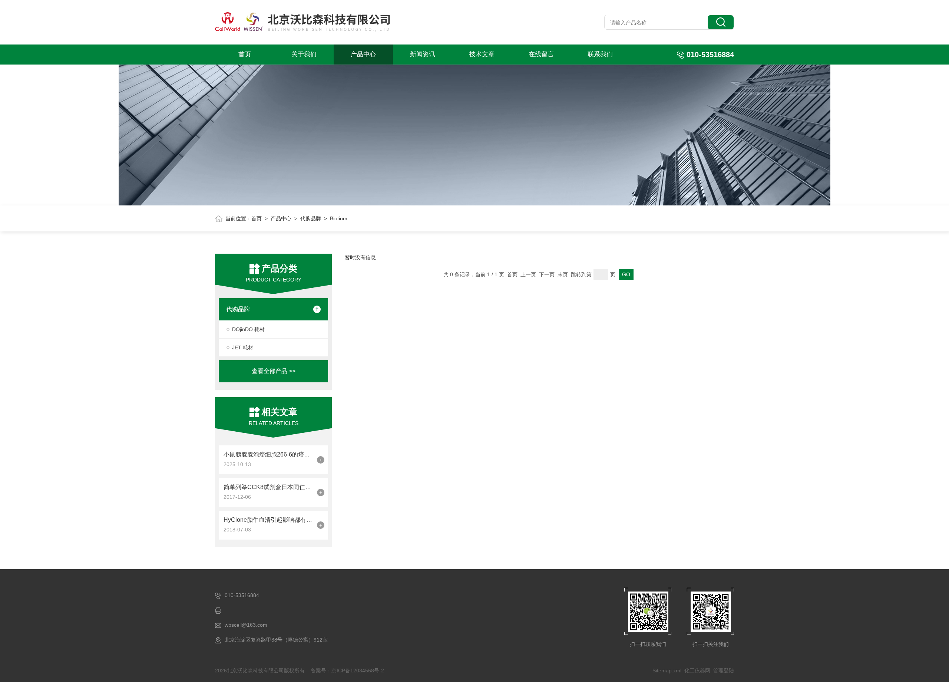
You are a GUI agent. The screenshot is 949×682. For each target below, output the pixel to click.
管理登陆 (723, 670)
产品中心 (363, 54)
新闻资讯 (422, 54)
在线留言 (541, 54)
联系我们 (600, 54)
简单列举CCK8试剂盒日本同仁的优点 (268, 487)
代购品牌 (310, 218)
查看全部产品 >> (273, 371)
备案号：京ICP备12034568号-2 (347, 670)
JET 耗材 (242, 347)
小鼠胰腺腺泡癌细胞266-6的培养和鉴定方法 (268, 454)
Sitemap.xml (666, 670)
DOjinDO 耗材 (248, 329)
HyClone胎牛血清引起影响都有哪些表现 (268, 520)
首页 (244, 54)
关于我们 (304, 54)
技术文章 (482, 54)
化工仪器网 (697, 670)
